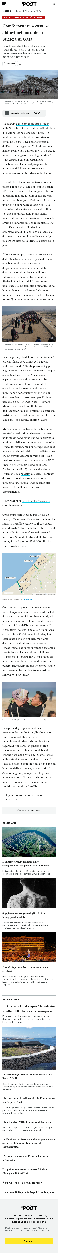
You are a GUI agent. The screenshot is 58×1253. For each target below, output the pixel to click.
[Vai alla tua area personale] (54, 3)
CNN (38, 290)
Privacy (43, 1215)
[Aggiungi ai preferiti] (19, 63)
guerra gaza (18, 795)
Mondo (6, 11)
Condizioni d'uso (43, 1218)
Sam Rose (24, 406)
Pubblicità (30, 1215)
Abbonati (29, 1241)
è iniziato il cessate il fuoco (32, 124)
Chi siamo (16, 1215)
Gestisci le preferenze (18, 1218)
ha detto (25, 474)
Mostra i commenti (29, 810)
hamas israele (36, 795)
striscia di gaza (11, 799)
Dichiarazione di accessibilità (29, 1221)
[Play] (7, 113)
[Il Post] (29, 3)
